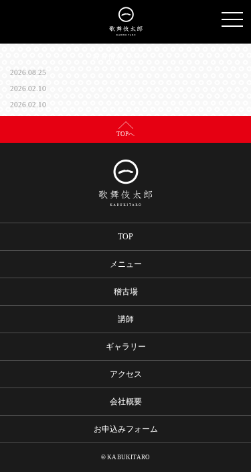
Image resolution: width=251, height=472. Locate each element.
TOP (125, 236)
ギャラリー (126, 346)
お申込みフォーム (126, 429)
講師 (126, 319)
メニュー (126, 264)
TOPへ (125, 134)
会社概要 (126, 401)
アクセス (126, 374)
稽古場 (126, 291)
